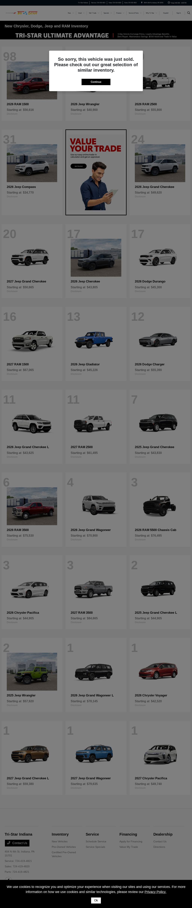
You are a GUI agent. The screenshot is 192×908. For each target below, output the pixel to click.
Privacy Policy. (155, 892)
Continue (96, 81)
